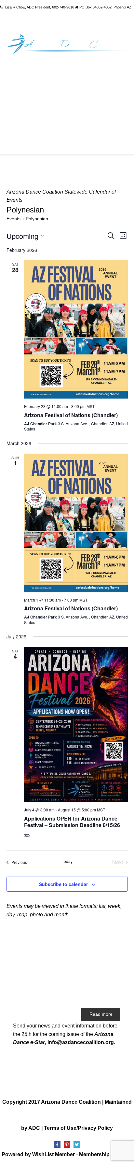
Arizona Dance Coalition (71, 1102)
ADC (34, 1128)
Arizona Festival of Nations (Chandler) (71, 415)
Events (13, 218)
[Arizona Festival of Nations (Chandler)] (76, 329)
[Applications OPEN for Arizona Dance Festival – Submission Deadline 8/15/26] (76, 724)
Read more (101, 1014)
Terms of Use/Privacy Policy (78, 1128)
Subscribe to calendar (63, 884)
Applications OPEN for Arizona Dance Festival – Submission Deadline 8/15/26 (72, 822)
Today (67, 861)
